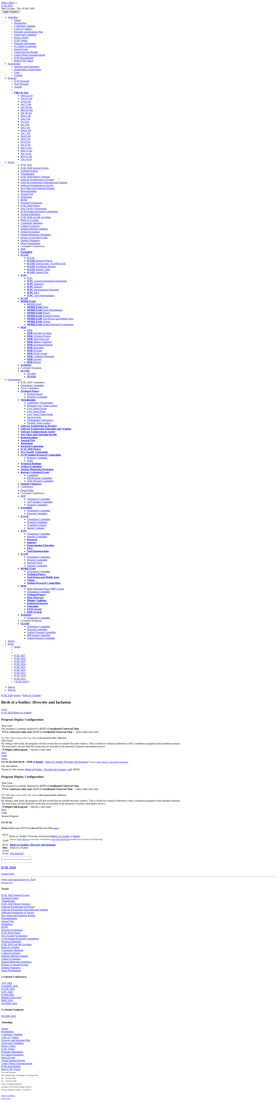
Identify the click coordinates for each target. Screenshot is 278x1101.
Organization (14, 379)
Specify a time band (41, 749)
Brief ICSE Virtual (23, 60)
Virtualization (27, 173)
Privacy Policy (21, 37)
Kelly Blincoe (103, 762)
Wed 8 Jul (26, 136)
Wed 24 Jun (27, 95)
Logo (17, 72)
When (4, 759)
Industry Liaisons (36, 528)
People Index (27, 490)
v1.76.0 (31, 879)
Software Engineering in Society (37, 185)
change (56, 828)
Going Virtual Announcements (29, 55)
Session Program (9, 816)
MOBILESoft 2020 (11, 997)
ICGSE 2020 (8, 989)
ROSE (24, 199)
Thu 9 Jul (25, 139)
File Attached (16, 853)
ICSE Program (21, 81)
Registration (20, 23)
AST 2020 (6, 983)
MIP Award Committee (39, 635)
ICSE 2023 (20, 667)
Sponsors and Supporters (26, 66)
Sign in (11, 687)
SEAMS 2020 (8, 1016)
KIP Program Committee (39, 478)
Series (17, 646)
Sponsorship (14, 63)
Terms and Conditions (25, 34)
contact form (7, 873)
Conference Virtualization (40, 402)
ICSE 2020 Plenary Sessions (35, 176)
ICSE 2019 (20, 678)
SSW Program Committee (40, 481)
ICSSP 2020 (7, 994)
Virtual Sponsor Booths (26, 52)
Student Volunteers (30, 240)
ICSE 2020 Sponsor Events (35, 168)
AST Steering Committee (40, 502)
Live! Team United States (40, 414)
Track (4, 709)
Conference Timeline (24, 26)
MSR (29, 330)
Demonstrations (29, 191)
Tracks (11, 162)
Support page (7, 882)
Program (12, 78)
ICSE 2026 (20, 658)
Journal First (27, 194)
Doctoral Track (34, 562)
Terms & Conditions (8, 1095)
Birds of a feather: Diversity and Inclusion (66, 762)
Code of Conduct (23, 29)
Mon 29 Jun (27, 110)
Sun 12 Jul (26, 147)
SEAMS (31, 373)
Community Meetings (32, 223)
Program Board (35, 394)
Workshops (26, 197)
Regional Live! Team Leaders (42, 405)
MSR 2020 (7, 1000)
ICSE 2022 (20, 670)
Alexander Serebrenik (119, 762)
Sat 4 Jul (25, 124)
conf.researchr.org (16, 879)
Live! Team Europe (37, 408)
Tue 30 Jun (26, 113)
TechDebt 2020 (9, 1003)
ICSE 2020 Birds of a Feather (16, 712)
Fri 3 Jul (25, 121)
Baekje (39, 762)
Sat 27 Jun (26, 104)
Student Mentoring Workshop (36, 234)
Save (3, 752)
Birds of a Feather (30, 220)
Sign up (12, 690)
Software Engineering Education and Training (44, 182)
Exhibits (18, 75)
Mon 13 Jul (26, 150)
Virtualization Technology (40, 420)
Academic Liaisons (36, 525)
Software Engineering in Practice (37, 179)
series (17, 695)
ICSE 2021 (20, 672)
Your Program (21, 84)
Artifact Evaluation (30, 231)
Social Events (21, 49)
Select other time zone (87, 732)
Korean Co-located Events (34, 237)
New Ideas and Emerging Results (38, 188)
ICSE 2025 (20, 661)
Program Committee (37, 397)
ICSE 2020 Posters (30, 205)
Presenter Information (25, 43)
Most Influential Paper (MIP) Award (45, 588)
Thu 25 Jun (26, 98)
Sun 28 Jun (26, 107)
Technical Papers (29, 171)
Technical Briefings (30, 214)
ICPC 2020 (7, 991)
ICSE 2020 (7, 695)
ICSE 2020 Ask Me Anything (36, 217)
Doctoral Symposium (31, 202)
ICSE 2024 (20, 664)
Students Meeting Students (34, 228)
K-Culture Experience (25, 46)
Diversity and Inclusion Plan (28, 31)
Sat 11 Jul (25, 144)
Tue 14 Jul (26, 153)
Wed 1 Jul (26, 115)
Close (4, 755)
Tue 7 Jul (25, 133)
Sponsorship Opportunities (27, 69)
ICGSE (31, 257)
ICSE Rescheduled (23, 58)
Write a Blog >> (9, 2)
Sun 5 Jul (25, 127)
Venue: (17, 20)
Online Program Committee (41, 638)
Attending (13, 17)
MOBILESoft (34, 304)
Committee (32, 475)
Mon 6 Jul (26, 130)
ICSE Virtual (20, 40)
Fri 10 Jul (25, 142)
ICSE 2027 (20, 655)
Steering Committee (37, 536)
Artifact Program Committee (41, 632)
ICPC (30, 278)
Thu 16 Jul (26, 159)
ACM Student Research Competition (39, 211)
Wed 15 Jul (26, 156)
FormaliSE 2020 (9, 986)
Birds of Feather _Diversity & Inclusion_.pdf (48, 769)
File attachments (9, 766)
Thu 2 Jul (25, 118)
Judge (30, 460)
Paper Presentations (30, 243)
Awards (18, 86)
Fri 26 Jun (26, 101)
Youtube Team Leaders (39, 423)
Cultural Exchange (30, 226)
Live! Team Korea (36, 411)
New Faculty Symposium (33, 208)
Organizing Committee (32, 385)
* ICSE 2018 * (21, 681)
